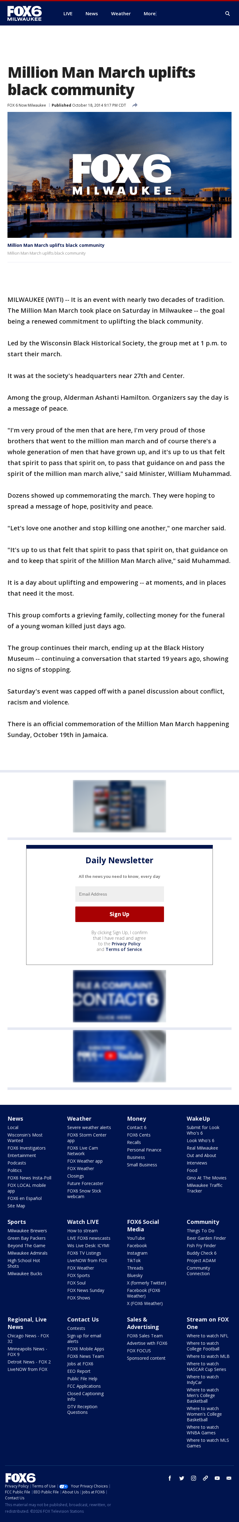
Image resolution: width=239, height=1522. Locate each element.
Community (203, 1221)
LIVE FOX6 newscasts (88, 1238)
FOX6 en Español (24, 1198)
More (150, 13)
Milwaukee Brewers (27, 1231)
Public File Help (82, 1378)
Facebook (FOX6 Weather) (143, 1293)
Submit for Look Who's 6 (203, 1130)
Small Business (142, 1165)
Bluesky (135, 1275)
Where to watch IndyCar (203, 1379)
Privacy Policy (126, 944)
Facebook (137, 1245)
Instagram (137, 1253)
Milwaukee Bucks (24, 1273)
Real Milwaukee (202, 1148)
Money (136, 1118)
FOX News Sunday (85, 1290)
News (15, 1118)
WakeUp (198, 1118)
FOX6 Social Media (143, 1225)
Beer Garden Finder (206, 1238)
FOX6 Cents (139, 1135)
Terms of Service (123, 949)
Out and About (201, 1155)
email (229, 1478)
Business (136, 1157)
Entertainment (21, 1155)
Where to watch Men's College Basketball (203, 1395)
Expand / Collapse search (228, 14)
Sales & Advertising (143, 1323)
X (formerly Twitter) (146, 1283)
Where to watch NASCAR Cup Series (206, 1366)
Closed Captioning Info (85, 1396)
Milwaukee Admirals (27, 1253)
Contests (76, 1328)
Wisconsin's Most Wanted (25, 1137)
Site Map (16, 1206)
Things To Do (200, 1231)
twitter (182, 1478)
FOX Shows (78, 1298)
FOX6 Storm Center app (86, 1137)
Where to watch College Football (203, 1346)
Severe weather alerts (89, 1127)
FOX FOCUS (139, 1351)
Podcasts (16, 1163)
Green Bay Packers (26, 1238)
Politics (14, 1170)
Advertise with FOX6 (147, 1343)
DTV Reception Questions (82, 1409)
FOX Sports (78, 1275)
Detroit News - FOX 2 (29, 1362)
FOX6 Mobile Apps (85, 1349)
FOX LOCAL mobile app (26, 1188)
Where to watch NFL (207, 1336)
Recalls (134, 1142)
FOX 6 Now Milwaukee (26, 105)
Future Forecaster (85, 1183)
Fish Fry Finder (201, 1245)
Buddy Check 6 (202, 1253)
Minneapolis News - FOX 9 (27, 1351)
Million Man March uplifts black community (56, 245)
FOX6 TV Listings (84, 1253)
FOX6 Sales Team (145, 1336)
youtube (217, 1478)
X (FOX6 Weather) (145, 1303)
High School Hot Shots (23, 1263)
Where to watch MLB (208, 1356)
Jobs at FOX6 (80, 1364)
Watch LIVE (83, 1221)
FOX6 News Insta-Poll (29, 1178)
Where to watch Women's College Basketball (204, 1414)
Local (12, 1127)
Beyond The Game (26, 1245)
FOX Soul (76, 1283)
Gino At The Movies (207, 1178)
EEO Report (79, 1371)
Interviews (197, 1163)
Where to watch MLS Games (208, 1443)
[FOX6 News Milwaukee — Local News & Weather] (28, 13)
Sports (16, 1221)
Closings (75, 1176)
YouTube (136, 1238)
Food (192, 1170)
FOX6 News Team (85, 1356)
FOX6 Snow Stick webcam (84, 1193)
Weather (79, 1118)
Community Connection (198, 1270)
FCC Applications (84, 1386)
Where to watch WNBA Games (203, 1430)
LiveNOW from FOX (87, 1260)
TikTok (134, 1260)
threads (205, 1478)
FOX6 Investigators (26, 1148)
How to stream (82, 1231)
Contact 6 (137, 1127)
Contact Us (83, 1319)
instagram (194, 1478)
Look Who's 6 (200, 1140)
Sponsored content (146, 1358)
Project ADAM (201, 1260)
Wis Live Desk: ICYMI (88, 1245)
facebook (170, 1478)
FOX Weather (80, 1168)
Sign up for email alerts (84, 1338)
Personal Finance (144, 1150)
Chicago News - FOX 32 (28, 1338)
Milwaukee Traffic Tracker (205, 1188)
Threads (135, 1268)
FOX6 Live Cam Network (82, 1150)
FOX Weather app (85, 1161)
